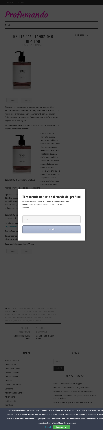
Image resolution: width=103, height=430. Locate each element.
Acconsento (61, 427)
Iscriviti (51, 229)
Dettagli (48, 427)
